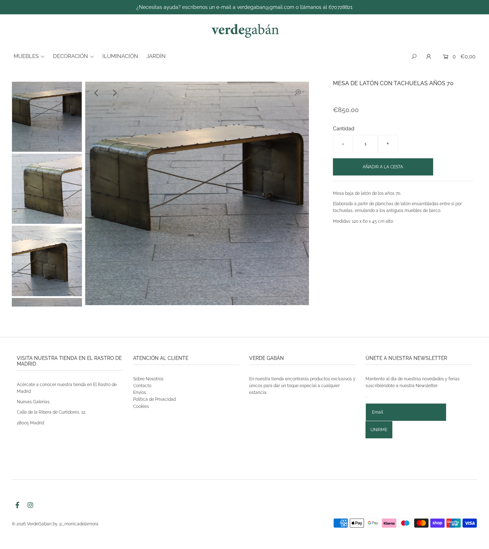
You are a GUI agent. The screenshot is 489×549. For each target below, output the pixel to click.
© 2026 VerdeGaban (32, 523)
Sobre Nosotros (148, 378)
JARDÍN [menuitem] (156, 56)
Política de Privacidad (154, 399)
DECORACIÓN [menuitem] (70, 56)
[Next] (114, 93)
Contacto (142, 385)
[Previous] (97, 93)
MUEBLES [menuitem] (26, 56)
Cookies (141, 406)
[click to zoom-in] (297, 93)
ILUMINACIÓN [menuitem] (120, 56)
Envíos (139, 392)
